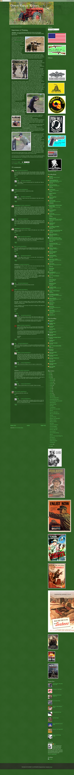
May (51, 390)
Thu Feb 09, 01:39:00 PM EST (25, 228)
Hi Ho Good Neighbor (53, 426)
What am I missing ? (53, 421)
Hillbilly (18, 352)
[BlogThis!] (25, 162)
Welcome (51, 434)
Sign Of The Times (53, 416)
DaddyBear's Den (52, 323)
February (51, 394)
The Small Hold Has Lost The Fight (54, 207)
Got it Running (52, 437)
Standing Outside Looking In (54, 290)
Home (28, 425)
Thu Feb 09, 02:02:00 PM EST (21, 246)
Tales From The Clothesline (54, 275)
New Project (52, 423)
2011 (50, 446)
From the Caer (51, 213)
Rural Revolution (52, 189)
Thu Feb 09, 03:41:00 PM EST (26, 255)
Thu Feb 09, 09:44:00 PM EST (25, 352)
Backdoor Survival (52, 218)
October (51, 382)
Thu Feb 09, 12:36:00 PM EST (25, 205)
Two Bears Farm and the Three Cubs (55, 230)
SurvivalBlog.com (52, 272)
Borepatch (51, 176)
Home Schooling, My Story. (54, 432)
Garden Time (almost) (53, 440)
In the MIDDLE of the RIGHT (54, 226)
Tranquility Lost (52, 314)
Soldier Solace (51, 302)
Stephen (18, 38)
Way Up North (51, 268)
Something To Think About (57, 689)
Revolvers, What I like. (53, 429)
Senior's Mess (51, 263)
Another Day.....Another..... (54, 259)
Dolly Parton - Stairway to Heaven (54, 177)
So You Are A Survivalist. (22, 163)
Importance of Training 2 (54, 424)
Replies (17, 178)
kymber (15, 289)
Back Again (52, 405)
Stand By (50, 291)
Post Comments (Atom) (19, 427)
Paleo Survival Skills (53, 352)
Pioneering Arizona (52, 331)
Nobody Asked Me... (52, 193)
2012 (50, 377)
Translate (56, 30)
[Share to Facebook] (27, 162)
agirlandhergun (17, 205)
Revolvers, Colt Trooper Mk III (55, 418)
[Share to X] (26, 162)
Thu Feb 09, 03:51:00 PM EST (22, 289)
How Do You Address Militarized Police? (55, 295)
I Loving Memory (52, 407)
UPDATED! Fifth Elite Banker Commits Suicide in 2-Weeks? (55, 299)
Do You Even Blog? (52, 280)
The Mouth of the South (53, 355)
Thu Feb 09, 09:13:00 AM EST (23, 170)
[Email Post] (22, 162)
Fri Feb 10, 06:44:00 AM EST (26, 398)
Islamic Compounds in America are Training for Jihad (54, 311)
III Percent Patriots (52, 334)
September (52, 383)
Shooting (15, 163)
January (51, 444)
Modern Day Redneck (53, 251)
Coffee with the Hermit (53, 234)
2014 (50, 374)
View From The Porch (53, 184)
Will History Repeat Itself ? (54, 397)
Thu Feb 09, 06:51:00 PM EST (26, 315)
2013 (50, 376)
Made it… (50, 194)
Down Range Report (24, 5)
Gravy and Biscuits (52, 298)
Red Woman (51, 349)
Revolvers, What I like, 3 (54, 412)
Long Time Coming (52, 252)
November (52, 380)
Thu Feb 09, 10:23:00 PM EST (24, 370)
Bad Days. (51, 415)
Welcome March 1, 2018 (53, 256)
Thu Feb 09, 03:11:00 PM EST (24, 264)
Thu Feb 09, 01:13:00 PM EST (23, 219)
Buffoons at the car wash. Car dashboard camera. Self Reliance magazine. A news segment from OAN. (55, 239)
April (51, 391)
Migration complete (52, 227)
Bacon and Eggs (52, 366)
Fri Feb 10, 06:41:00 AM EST (26, 383)
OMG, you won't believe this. (54, 413)
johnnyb (15, 189)
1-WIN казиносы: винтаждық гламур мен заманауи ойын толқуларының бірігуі (55, 220)
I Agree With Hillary (53, 404)
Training (28, 163)
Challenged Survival (52, 363)
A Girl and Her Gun (52, 279)
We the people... (52, 310)
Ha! (49, 276)
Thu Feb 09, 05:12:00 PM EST (26, 236)
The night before (51, 284)
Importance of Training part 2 (17, 159)
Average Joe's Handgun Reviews (55, 337)
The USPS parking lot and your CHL (55, 307)
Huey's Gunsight (52, 360)
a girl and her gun (18, 41)
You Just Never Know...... (57, 700)
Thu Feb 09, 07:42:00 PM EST (25, 325)
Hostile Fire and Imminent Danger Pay (56, 435)
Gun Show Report (56, 717)
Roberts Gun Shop (52, 283)
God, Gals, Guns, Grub (53, 243)
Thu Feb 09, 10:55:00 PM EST (21, 391)
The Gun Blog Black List (53, 180)
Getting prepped (51, 223)
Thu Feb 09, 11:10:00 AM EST (26, 196)
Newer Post (13, 425)
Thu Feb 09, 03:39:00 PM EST (23, 283)
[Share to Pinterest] (29, 162)
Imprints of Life (51, 197)
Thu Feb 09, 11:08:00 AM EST (26, 180)
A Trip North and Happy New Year (54, 231)
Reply (15, 176)
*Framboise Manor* (52, 255)
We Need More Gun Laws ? (54, 399)
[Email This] (24, 162)
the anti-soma (51, 326)
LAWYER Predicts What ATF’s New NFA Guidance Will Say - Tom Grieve (55, 181)
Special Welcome (53, 402)
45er (15, 391)
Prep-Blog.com (52, 340)
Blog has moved (51, 210)
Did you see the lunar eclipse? (54, 190)
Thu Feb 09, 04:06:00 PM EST (23, 343)
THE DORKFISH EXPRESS (54, 294)
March (51, 393)
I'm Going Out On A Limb (57, 712)
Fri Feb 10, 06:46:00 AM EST (26, 362)
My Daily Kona (51, 320)
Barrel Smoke (51, 306)
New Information (52, 396)
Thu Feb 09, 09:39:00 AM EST (23, 189)
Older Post (43, 425)
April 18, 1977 (51, 269)
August (51, 385)
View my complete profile (52, 754)
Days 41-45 (51, 303)
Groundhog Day (52, 442)
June (51, 388)
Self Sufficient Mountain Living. (55, 237)
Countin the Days (52, 200)
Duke (18, 180)
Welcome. (51, 410)
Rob (15, 246)
